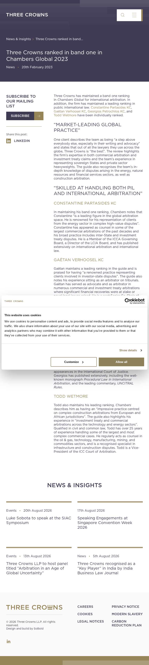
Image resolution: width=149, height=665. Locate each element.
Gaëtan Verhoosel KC (70, 111)
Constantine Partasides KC (111, 107)
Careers (85, 607)
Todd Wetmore (65, 115)
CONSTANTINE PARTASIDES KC (85, 203)
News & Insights (18, 39)
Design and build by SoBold (24, 628)
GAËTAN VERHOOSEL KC (79, 259)
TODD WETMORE (71, 396)
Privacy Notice (125, 607)
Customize (71, 362)
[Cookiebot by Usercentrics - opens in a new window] (128, 301)
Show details (128, 350)
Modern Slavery (127, 614)
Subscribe (20, 116)
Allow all (121, 362)
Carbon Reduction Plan (127, 623)
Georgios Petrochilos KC (106, 111)
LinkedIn (8, 641)
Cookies (85, 614)
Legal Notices (90, 621)
